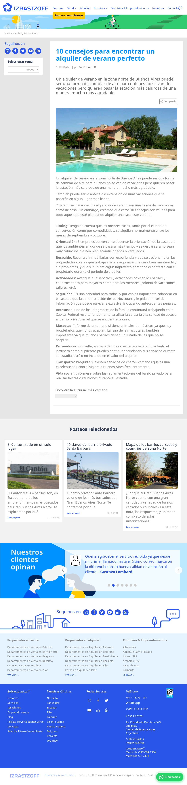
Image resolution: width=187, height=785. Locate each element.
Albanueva (129, 647)
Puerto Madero (56, 726)
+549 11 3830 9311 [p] (137, 709)
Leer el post (13, 517)
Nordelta (52, 698)
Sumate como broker (68, 15)
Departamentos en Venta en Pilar (27, 670)
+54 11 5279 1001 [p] (136, 697)
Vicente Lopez (55, 721)
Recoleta (52, 736)
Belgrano (52, 731)
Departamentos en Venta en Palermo (29, 647)
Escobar (52, 707)
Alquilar (85, 8)
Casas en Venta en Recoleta (24, 665)
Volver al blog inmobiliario (23, 33)
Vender (71, 8)
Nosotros (158, 8)
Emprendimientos (18, 712)
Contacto (173, 8)
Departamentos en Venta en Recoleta (30, 661)
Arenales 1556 (131, 661)
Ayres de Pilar (131, 665)
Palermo (52, 717)
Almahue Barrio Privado (137, 651)
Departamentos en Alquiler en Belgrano (89, 651)
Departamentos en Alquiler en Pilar (86, 665)
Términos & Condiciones (110, 775)
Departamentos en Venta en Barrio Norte (32, 651)
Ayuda (130, 775)
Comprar (58, 8)
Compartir (170, 101)
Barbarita (128, 670)
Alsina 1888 (130, 656)
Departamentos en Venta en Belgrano (30, 656)
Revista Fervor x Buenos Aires (25, 721)
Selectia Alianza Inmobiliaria (24, 731)
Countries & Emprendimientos (130, 8)
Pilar (49, 712)
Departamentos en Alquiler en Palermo (89, 647)
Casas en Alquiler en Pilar (81, 670)
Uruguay (52, 740)
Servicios (12, 702)
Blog (10, 717)
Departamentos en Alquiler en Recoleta (89, 661)
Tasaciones (100, 8)
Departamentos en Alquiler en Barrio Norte (91, 656)
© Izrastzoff (86, 775)
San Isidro (53, 702)
